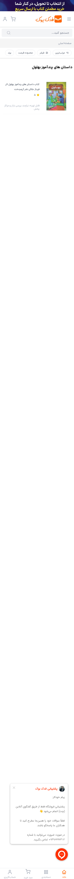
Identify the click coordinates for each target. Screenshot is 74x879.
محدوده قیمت (25, 52)
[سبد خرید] (13, 19)
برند (9, 52)
